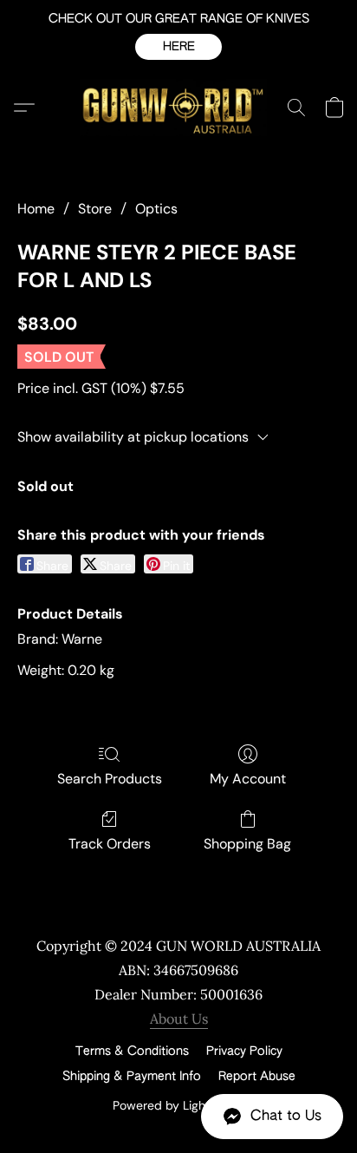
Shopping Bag (247, 844)
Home (36, 209)
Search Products (109, 779)
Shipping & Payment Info (131, 1077)
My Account (248, 779)
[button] (178, 47)
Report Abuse (256, 1077)
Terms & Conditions (132, 1051)
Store (95, 209)
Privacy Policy (244, 1051)
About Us (179, 1018)
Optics (156, 209)
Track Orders (109, 844)
